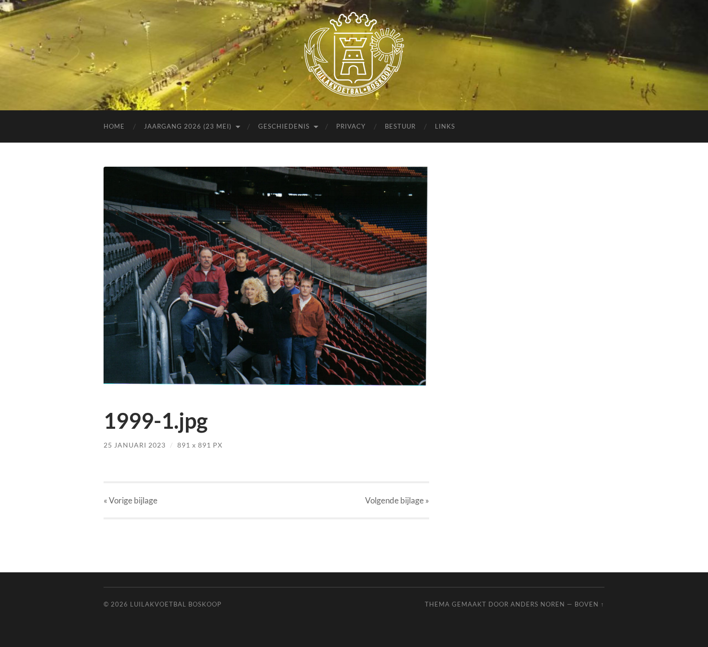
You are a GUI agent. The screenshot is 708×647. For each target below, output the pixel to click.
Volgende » (397, 500)
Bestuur (400, 126)
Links (445, 126)
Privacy (351, 126)
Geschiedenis (284, 126)
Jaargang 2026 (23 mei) (188, 126)
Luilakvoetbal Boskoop (176, 604)
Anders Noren (538, 604)
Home (114, 126)
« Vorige (130, 500)
